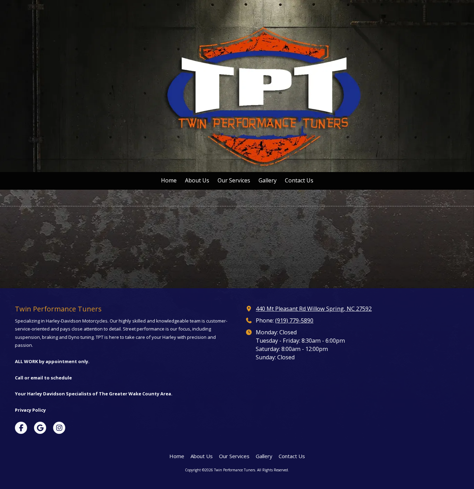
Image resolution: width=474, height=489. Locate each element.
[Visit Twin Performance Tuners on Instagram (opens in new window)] (59, 428)
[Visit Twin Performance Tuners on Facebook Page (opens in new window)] (21, 428)
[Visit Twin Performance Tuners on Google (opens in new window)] (40, 428)
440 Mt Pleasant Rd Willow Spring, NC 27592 (314, 308)
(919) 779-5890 (294, 320)
